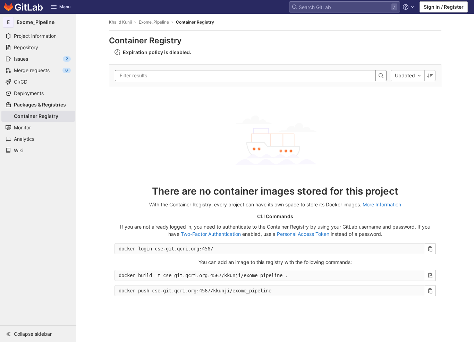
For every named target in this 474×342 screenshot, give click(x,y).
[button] (38, 333)
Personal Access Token (303, 234)
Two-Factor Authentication (211, 234)
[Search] (381, 75)
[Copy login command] (430, 248)
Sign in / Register (444, 7)
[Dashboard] (23, 6)
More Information (382, 204)
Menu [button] (64, 6)
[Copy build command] (430, 275)
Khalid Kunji (120, 22)
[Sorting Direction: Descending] (429, 75)
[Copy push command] (430, 290)
